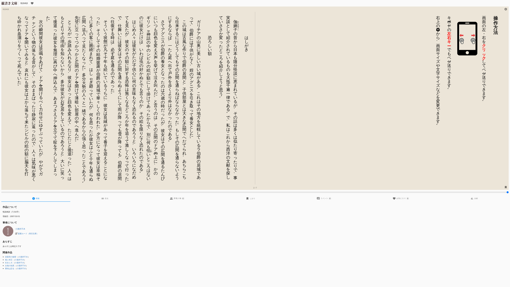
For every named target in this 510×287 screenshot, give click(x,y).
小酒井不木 (20, 229)
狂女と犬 (8, 262)
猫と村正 (8, 260)
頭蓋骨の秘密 (10, 257)
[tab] (35, 198)
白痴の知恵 (9, 265)
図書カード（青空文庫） (28, 233)
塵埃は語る (9, 268)
